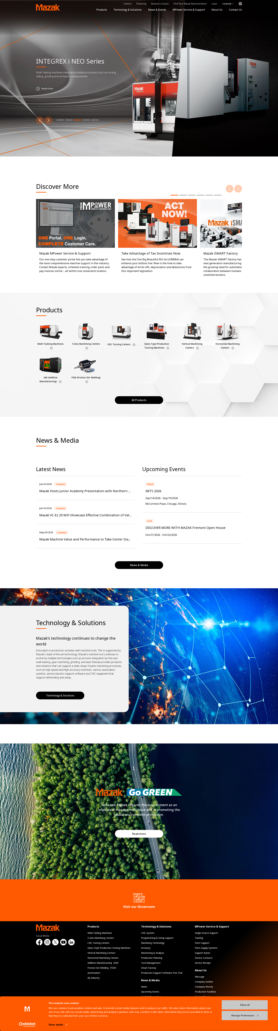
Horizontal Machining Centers (103, 957)
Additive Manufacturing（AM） (104, 962)
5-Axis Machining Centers (101, 937)
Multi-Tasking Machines (100, 932)
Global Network (240, 3)
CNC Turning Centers (98, 942)
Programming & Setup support (157, 937)
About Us (216, 9)
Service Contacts (204, 957)
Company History (204, 986)
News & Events (157, 9)
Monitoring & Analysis (152, 952)
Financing (141, 3)
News (144, 986)
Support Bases (202, 952)
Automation (94, 972)
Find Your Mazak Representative (190, 3)
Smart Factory (148, 967)
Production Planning (151, 957)
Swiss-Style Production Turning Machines (109, 947)
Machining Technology (152, 942)
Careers (128, 3)
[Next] (48, 120)
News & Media (150, 980)
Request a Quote (160, 3)
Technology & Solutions (127, 9)
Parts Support (202, 942)
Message (199, 976)
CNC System (147, 932)
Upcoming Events (150, 991)
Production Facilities (205, 991)
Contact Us (235, 9)
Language (227, 3)
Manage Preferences (242, 1015)
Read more (139, 834)
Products (101, 9)
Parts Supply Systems (206, 947)
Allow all (245, 1004)
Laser (214, 3)
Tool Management (151, 962)
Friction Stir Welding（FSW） (103, 967)
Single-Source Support (206, 932)
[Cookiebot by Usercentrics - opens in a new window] (27, 1024)
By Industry (94, 977)
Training (199, 937)
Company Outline (204, 981)
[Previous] (40, 120)
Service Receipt (203, 962)
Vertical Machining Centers (101, 952)
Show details (56, 1024)
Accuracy (145, 947)
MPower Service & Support (189, 9)
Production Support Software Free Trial (161, 972)
